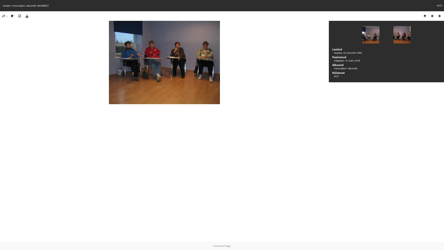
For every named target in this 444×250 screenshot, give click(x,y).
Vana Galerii (18, 5)
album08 (31, 5)
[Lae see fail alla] (27, 16)
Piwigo (228, 245)
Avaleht (7, 5)
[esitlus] (12, 16)
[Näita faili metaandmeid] (19, 16)
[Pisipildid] (425, 16)
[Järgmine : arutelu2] (439, 16)
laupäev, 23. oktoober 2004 (348, 52)
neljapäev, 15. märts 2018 (347, 60)
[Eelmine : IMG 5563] (432, 16)
